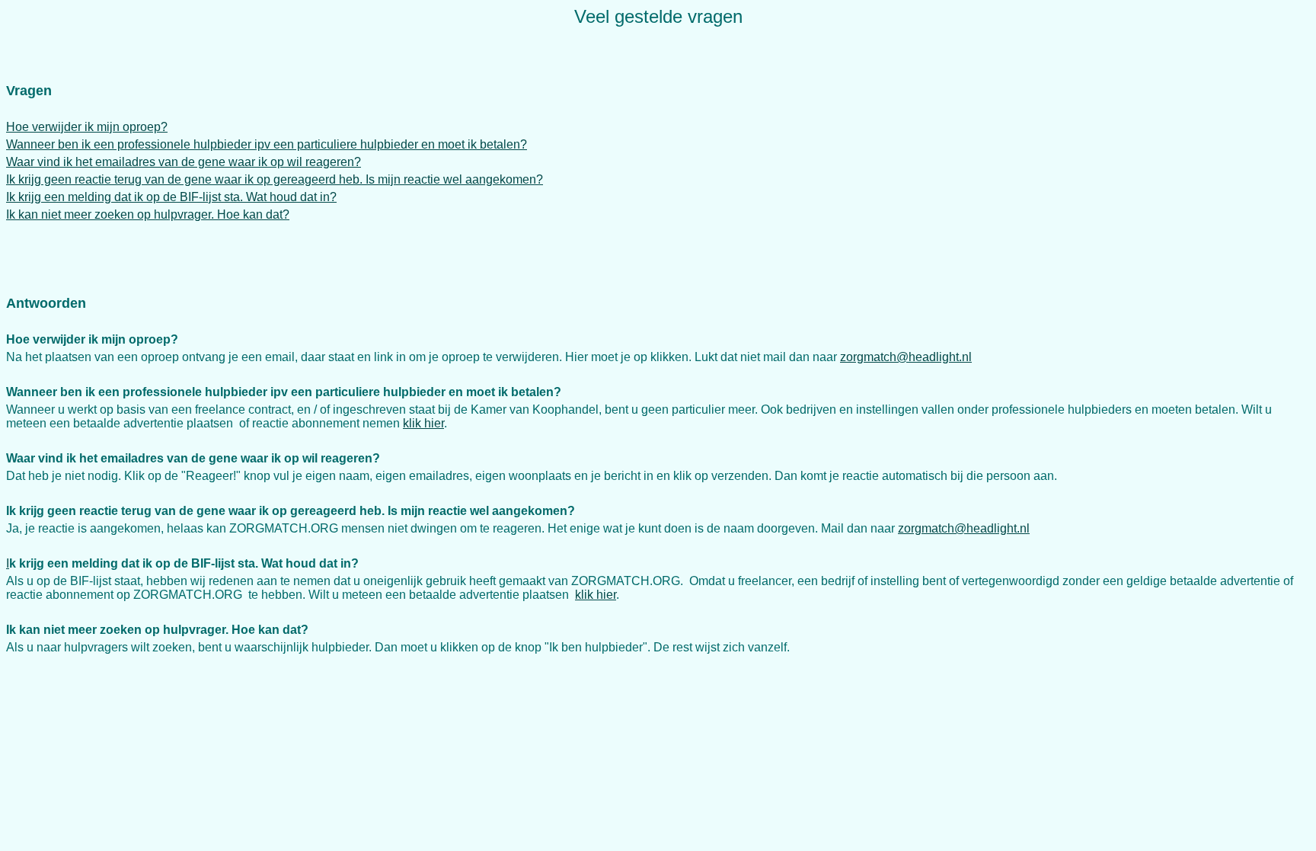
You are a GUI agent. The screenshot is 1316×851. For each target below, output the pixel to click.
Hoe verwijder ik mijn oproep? (87, 126)
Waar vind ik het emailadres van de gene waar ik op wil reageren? (183, 161)
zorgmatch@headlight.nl (906, 356)
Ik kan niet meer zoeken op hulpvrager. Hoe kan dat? (147, 214)
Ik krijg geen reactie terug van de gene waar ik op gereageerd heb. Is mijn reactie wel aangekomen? (274, 179)
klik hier (423, 423)
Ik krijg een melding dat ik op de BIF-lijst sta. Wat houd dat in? (171, 196)
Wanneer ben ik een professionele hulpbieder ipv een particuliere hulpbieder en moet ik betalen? (266, 144)
